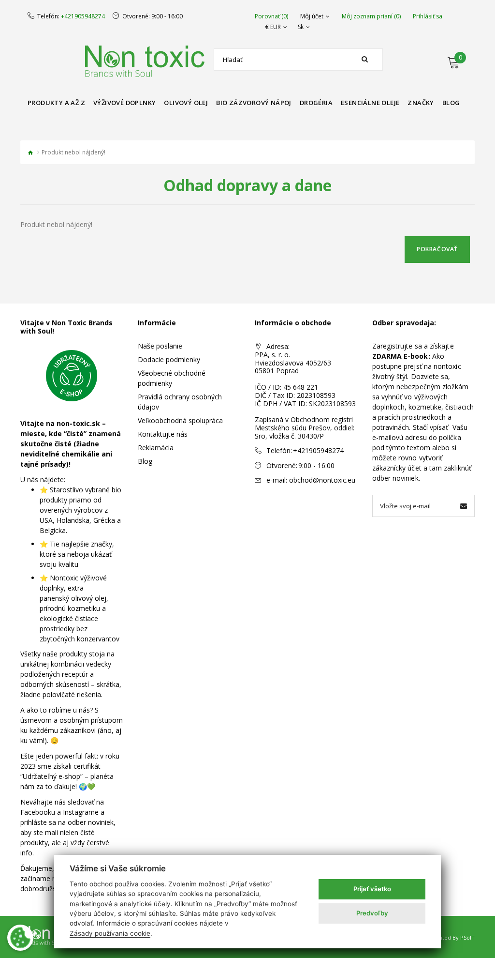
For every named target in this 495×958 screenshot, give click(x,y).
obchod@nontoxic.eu (322, 480)
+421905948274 (83, 16)
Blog (145, 461)
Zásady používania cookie (110, 933)
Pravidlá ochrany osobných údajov (180, 401)
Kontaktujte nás (163, 434)
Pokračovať (437, 249)
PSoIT (467, 937)
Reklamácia (156, 447)
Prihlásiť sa (427, 16)
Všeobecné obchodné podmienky (171, 378)
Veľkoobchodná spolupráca (180, 420)
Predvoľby (372, 913)
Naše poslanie (160, 345)
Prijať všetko (372, 889)
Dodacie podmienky (169, 359)
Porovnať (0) (271, 16)
